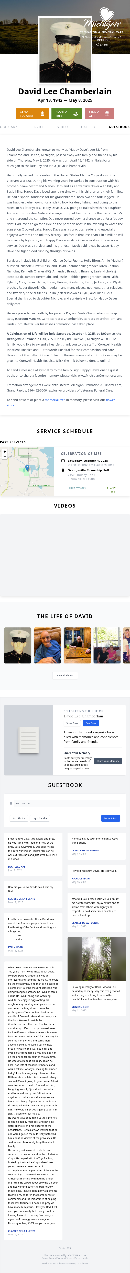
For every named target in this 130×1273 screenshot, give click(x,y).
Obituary (8, 127)
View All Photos (65, 675)
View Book (72, 723)
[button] (27, 468)
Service (37, 127)
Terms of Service (74, 1258)
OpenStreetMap (68, 1263)
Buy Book (91, 723)
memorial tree (55, 400)
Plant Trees (111, 489)
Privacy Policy (55, 1258)
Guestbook (119, 127)
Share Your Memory (108, 761)
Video (62, 127)
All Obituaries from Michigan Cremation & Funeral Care (101, 38)
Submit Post (110, 818)
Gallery (88, 127)
